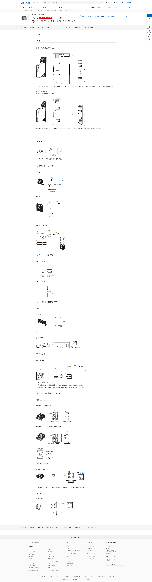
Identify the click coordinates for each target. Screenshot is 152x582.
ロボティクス (31, 554)
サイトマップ (59, 576)
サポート (71, 7)
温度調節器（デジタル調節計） (52, 10)
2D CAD (68, 559)
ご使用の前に (77, 27)
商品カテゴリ (33, 10)
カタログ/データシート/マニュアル (120, 16)
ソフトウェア (70, 565)
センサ (29, 549)
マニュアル (69, 558)
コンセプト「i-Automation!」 (112, 546)
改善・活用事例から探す (33, 570)
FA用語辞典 (50, 569)
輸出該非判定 (89, 550)
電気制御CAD (70, 563)
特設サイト (50, 554)
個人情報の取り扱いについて (80, 576)
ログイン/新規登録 (126, 2)
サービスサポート (91, 542)
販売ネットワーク (112, 7)
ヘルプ (51, 576)
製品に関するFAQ (51, 567)
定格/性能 (40, 27)
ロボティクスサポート (91, 546)
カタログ (69, 556)
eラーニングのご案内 (91, 556)
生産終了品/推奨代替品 (52, 552)
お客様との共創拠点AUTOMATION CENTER (111, 551)
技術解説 (49, 563)
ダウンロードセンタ (72, 554)
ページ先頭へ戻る (76, 537)
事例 (68, 546)
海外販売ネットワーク (110, 560)
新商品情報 (50, 549)
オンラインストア (126, 7)
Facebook (112, 576)
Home (22, 10)
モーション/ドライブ (32, 552)
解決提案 (69, 545)
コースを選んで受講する (91, 558)
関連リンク (68, 576)
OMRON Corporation (42, 576)
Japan (39, 2)
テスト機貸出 (89, 545)
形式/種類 (32, 27)
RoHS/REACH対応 (51, 560)
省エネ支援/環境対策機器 (33, 567)
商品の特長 (23, 27)
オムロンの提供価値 (96, 7)
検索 (102, 2)
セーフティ (30, 556)
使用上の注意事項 (51, 565)
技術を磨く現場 (109, 553)
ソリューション (44, 7)
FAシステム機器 (31, 551)
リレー (29, 561)
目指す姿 (108, 545)
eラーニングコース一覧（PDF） (93, 559)
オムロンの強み (109, 548)
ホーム (22, 7)
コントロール (40, 10)
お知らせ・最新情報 (33, 542)
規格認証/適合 (51, 558)
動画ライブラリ (51, 556)
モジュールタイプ (63, 10)
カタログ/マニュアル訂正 (53, 561)
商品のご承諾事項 (101, 576)
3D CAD (68, 561)
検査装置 (30, 558)
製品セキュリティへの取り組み (54, 570)
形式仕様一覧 (49, 27)
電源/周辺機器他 (31, 565)
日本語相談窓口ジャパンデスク (93, 548)
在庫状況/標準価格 (51, 551)
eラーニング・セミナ (92, 554)
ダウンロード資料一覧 (90, 27)
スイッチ (30, 560)
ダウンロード (58, 7)
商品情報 (31, 7)
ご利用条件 (92, 576)
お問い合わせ (109, 2)
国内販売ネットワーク (110, 559)
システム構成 (67, 27)
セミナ (82, 7)
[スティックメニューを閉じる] (149, 15)
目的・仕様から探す (32, 569)
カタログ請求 (117, 2)
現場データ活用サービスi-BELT (73, 550)
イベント (69, 548)
